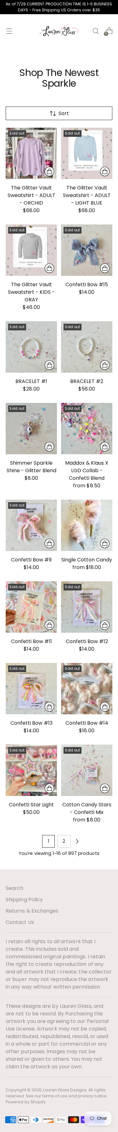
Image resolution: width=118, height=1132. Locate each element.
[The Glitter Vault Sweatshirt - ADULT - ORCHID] (31, 153)
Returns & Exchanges (32, 910)
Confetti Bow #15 (86, 284)
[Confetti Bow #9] (31, 525)
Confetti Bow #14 (86, 723)
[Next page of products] (77, 841)
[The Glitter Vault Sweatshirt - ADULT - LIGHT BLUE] (86, 153)
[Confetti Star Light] (31, 770)
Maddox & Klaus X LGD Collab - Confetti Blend (86, 470)
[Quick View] (49, 171)
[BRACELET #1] (31, 347)
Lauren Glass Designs (65, 1090)
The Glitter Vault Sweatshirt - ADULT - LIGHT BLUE (87, 195)
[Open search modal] (95, 30)
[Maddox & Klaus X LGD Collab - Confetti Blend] (86, 428)
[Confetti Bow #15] (86, 250)
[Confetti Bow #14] (86, 688)
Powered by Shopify (26, 1102)
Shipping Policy (24, 899)
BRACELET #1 (31, 381)
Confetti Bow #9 (31, 559)
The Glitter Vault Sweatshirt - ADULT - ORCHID (31, 195)
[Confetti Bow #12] (86, 607)
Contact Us (20, 922)
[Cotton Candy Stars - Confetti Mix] (86, 770)
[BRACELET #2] (86, 347)
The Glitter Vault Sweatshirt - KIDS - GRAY (31, 292)
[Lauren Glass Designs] (59, 31)
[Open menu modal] (9, 30)
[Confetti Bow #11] (31, 607)
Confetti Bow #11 (31, 641)
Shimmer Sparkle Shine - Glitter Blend (31, 466)
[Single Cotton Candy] (86, 525)
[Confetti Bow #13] (31, 688)
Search (14, 888)
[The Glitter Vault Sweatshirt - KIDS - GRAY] (31, 250)
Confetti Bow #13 (31, 723)
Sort (64, 113)
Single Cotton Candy (86, 559)
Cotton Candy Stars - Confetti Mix (86, 808)
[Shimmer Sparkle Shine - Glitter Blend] (31, 428)
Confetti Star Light (31, 804)
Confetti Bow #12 (87, 641)
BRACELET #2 (86, 381)
